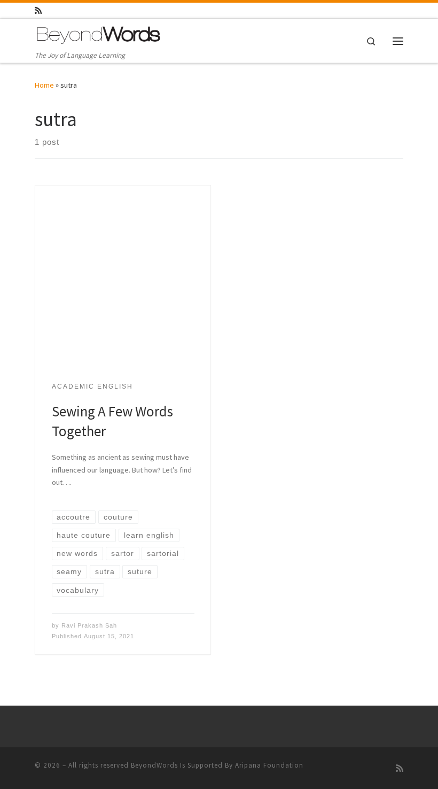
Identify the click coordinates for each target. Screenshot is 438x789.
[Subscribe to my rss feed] (38, 10)
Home (44, 85)
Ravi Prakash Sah (89, 625)
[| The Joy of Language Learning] (99, 34)
